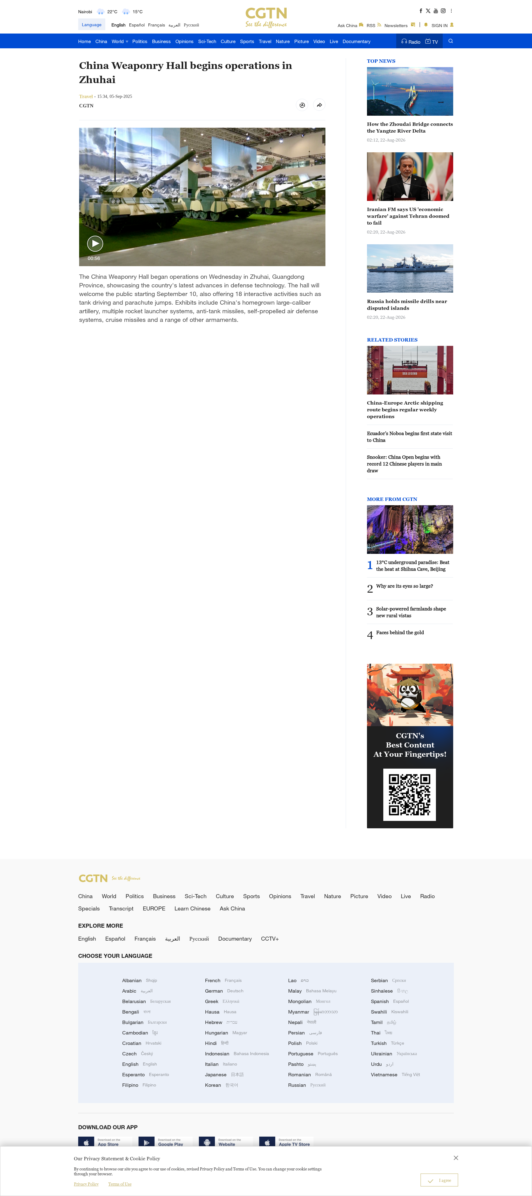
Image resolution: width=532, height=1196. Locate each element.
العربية (174, 24)
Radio (415, 42)
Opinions (184, 41)
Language (92, 24)
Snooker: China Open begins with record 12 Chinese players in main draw (404, 463)
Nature (283, 41)
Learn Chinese (193, 908)
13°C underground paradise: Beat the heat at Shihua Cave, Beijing (412, 565)
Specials (89, 908)
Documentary (357, 41)
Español (137, 24)
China (101, 41)
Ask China (347, 25)
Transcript (121, 908)
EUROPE (154, 908)
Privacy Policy (86, 1184)
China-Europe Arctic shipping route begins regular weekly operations (405, 409)
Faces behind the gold (400, 632)
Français (156, 24)
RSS (371, 25)
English (118, 24)
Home (84, 41)
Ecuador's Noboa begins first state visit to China (409, 436)
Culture (228, 41)
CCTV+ (270, 938)
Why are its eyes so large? (404, 586)
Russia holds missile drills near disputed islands (407, 304)
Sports (247, 41)
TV (435, 42)
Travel (265, 41)
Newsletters (396, 25)
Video (319, 41)
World (118, 41)
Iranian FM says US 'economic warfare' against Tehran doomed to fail (408, 216)
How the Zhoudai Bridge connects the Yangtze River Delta (410, 127)
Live (334, 41)
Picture (301, 41)
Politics (139, 41)
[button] (95, 244)
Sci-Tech (207, 41)
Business (161, 41)
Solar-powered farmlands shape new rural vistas (411, 612)
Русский (191, 24)
